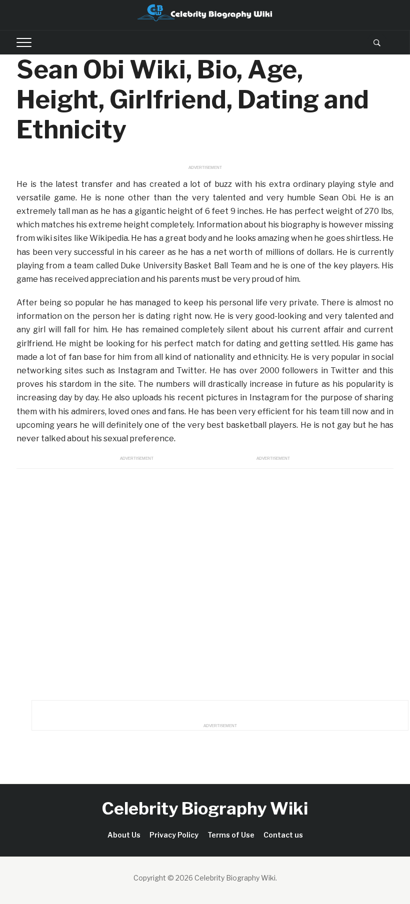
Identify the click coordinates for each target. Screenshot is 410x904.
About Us (124, 835)
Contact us (283, 835)
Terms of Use (231, 835)
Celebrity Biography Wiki (205, 808)
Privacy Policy (174, 835)
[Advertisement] (205, 582)
